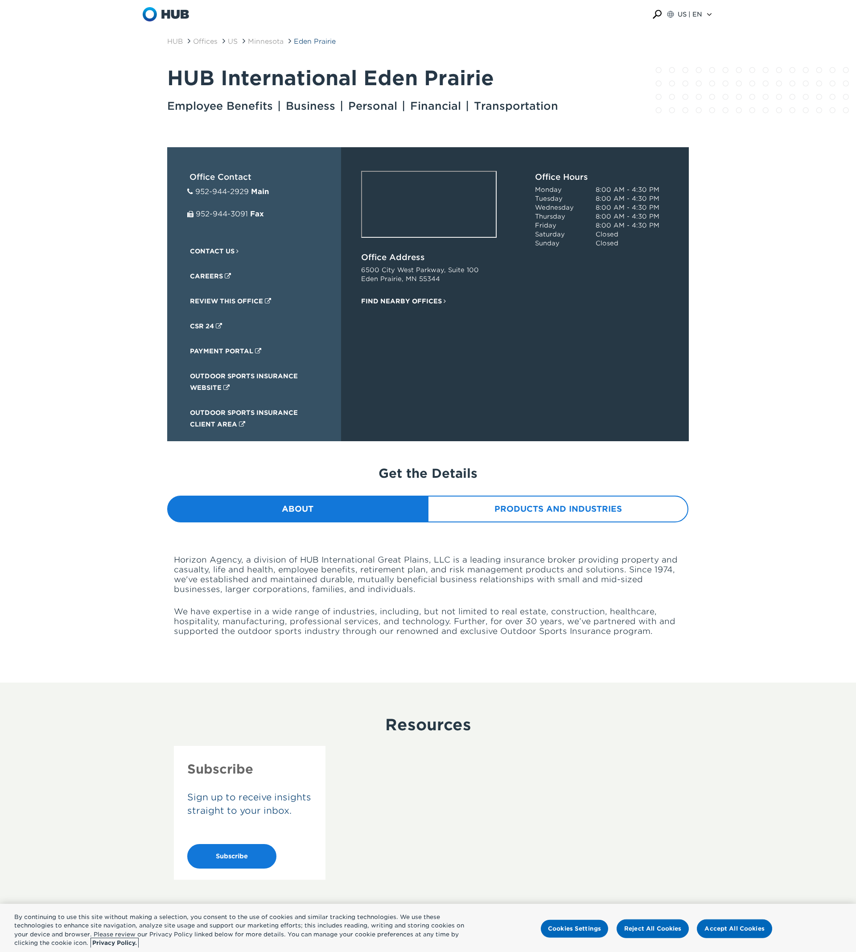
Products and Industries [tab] (558, 508)
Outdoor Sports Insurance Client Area (244, 418)
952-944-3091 (222, 214)
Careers (207, 276)
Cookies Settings (574, 928)
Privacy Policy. (114, 943)
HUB (175, 41)
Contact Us (213, 251)
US (233, 41)
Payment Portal (222, 351)
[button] (657, 14)
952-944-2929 (222, 191)
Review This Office (227, 301)
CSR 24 (203, 326)
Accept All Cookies (734, 928)
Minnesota (266, 41)
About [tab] (297, 508)
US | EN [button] (690, 14)
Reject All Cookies (652, 928)
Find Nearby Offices (402, 301)
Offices (205, 41)
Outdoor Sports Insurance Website (244, 382)
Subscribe (232, 856)
